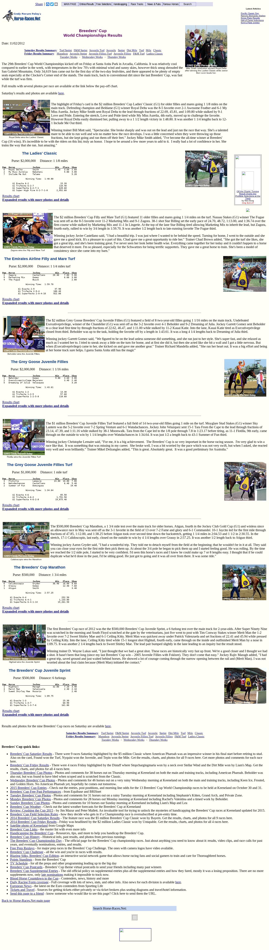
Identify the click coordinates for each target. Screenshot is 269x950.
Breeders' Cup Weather (25, 806)
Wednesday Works (92, 57)
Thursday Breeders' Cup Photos (31, 772)
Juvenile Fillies (122, 53)
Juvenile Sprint (78, 53)
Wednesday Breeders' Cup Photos (32, 780)
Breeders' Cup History (25, 837)
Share (39, 4)
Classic (157, 50)
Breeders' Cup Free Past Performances (35, 791)
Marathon (62, 53)
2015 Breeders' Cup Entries (28, 788)
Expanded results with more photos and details (35, 200)
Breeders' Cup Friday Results (29, 765)
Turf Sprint (65, 50)
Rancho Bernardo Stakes (253, 15)
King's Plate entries (250, 22)
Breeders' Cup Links (23, 829)
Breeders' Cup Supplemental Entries (34, 871)
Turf (141, 50)
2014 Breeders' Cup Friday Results (33, 822)
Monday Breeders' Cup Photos (30, 799)
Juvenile (111, 50)
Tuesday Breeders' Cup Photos (30, 795)
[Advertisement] (248, 88)
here (61, 93)
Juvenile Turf (96, 50)
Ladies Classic (154, 53)
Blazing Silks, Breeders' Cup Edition (34, 856)
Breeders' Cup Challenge (26, 852)
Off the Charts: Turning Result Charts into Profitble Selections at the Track (247, 194)
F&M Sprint (80, 50)
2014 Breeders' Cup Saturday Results (35, 818)
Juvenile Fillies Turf (100, 53)
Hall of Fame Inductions (252, 20)
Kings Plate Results (250, 18)
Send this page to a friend (27, 893)
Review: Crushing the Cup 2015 (31, 810)
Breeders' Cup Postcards (26, 867)
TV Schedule (19, 863)
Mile (148, 50)
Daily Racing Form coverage (29, 882)
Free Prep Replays (22, 848)
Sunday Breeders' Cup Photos (30, 803)
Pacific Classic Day (250, 13)
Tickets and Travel (22, 889)
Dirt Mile (132, 50)
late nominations (52, 874)
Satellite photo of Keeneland (29, 825)
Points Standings (21, 859)
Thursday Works (116, 57)
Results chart (10, 196)
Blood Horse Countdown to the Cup (34, 878)
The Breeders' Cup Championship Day (36, 840)
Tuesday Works (68, 57)
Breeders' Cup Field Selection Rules (34, 814)
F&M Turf (139, 53)
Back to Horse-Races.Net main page (26, 900)
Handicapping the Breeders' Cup (31, 833)
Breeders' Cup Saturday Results (31, 754)
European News (21, 886)
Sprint (121, 50)
